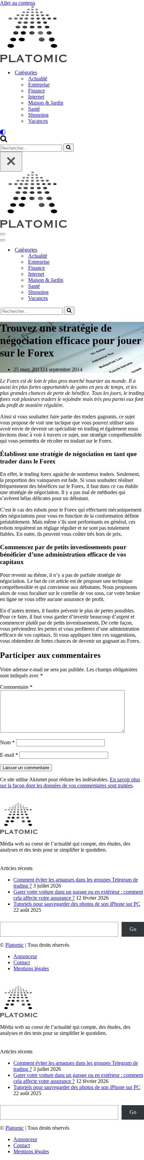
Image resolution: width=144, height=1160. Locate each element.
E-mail (9, 755)
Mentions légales (31, 968)
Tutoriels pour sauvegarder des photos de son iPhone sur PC (76, 904)
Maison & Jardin (45, 103)
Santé (34, 109)
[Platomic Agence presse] (33, 61)
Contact (21, 962)
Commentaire (16, 687)
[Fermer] (11, 162)
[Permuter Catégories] (117, 250)
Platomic (14, 945)
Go (133, 929)
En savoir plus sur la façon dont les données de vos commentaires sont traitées (70, 782)
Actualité (37, 78)
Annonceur (25, 956)
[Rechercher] (3, 140)
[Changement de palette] (72, 132)
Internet (36, 97)
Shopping (38, 115)
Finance (36, 90)
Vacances (38, 121)
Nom (7, 742)
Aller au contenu (17, 3)
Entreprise (39, 84)
